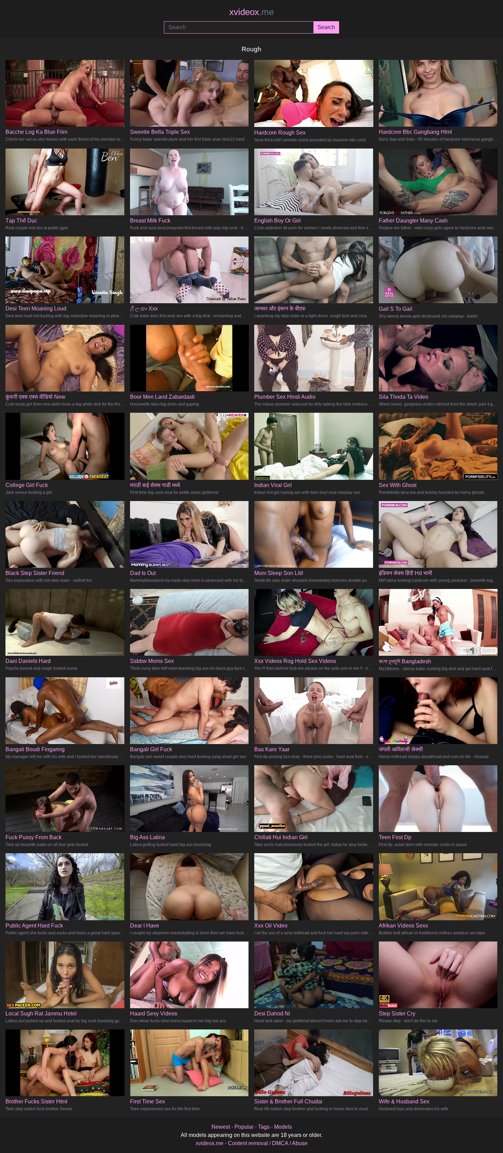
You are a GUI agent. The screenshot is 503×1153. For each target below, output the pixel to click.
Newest (220, 1127)
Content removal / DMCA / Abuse (268, 1143)
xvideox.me (209, 1143)
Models (283, 1127)
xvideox (251, 12)
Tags (264, 1127)
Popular (244, 1127)
